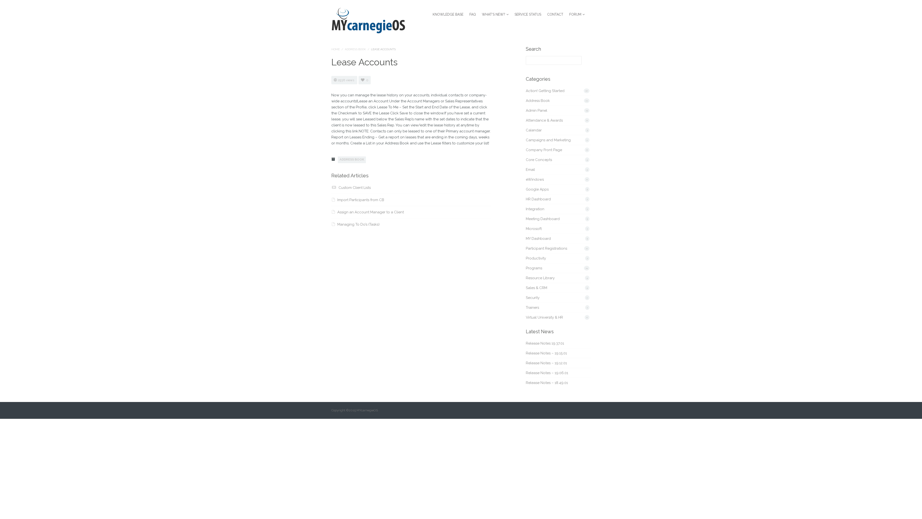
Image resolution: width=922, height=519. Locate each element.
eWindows (535, 179)
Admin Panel (536, 110)
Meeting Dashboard (543, 219)
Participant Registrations (546, 248)
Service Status (528, 14)
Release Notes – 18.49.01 (547, 383)
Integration (535, 209)
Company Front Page (544, 150)
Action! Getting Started (545, 91)
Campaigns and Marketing (548, 140)
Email (530, 169)
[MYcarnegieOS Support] (368, 19)
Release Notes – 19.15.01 (546, 353)
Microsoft (534, 229)
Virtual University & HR (544, 317)
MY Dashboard (538, 238)
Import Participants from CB (360, 200)
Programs (534, 268)
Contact (555, 14)
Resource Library (540, 278)
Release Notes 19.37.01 (545, 343)
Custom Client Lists (355, 187)
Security (533, 298)
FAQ (472, 14)
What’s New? (493, 14)
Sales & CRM (536, 288)
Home (335, 49)
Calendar (534, 130)
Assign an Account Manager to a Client (370, 212)
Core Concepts (539, 160)
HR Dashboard (538, 199)
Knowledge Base (448, 14)
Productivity (536, 258)
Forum (575, 14)
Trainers (532, 307)
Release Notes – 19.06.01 (547, 373)
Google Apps (537, 189)
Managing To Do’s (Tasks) (358, 224)
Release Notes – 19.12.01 (546, 363)
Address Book (355, 49)
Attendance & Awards (544, 120)
